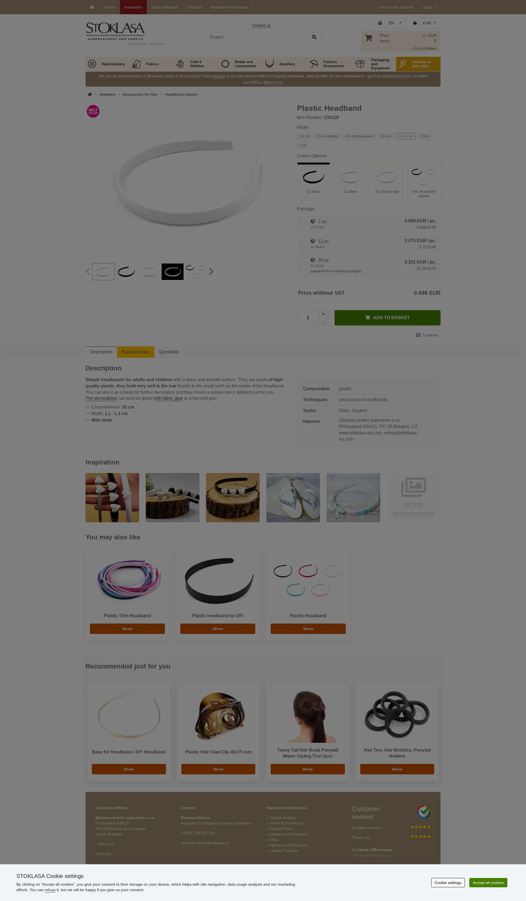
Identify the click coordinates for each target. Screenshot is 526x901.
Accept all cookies (488, 882)
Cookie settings (448, 882)
